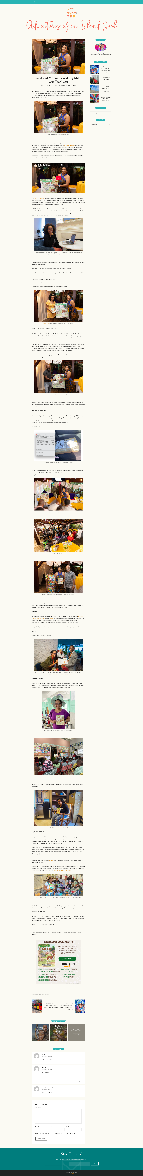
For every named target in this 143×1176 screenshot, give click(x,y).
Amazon (51, 860)
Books (83, 2)
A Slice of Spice (76, 1030)
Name (37, 1126)
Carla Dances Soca (39, 198)
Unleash (51, 618)
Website (68, 1126)
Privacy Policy (71, 1173)
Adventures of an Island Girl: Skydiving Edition (40, 1030)
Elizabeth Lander (45, 323)
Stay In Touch (74, 2)
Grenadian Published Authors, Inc (62, 870)
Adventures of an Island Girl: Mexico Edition (45, 1006)
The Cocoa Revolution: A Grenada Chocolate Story (58, 1030)
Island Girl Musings (46, 85)
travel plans (55, 208)
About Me (66, 2)
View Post (40, 1037)
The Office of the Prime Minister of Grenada (61, 674)
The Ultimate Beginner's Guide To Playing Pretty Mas (71, 1007)
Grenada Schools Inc (69, 145)
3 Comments (62, 85)
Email (52, 1126)
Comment (38, 1107)
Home (59, 2)
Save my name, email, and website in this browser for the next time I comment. (57, 1133)
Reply (80, 1061)
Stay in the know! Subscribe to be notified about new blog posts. (71, 1159)
